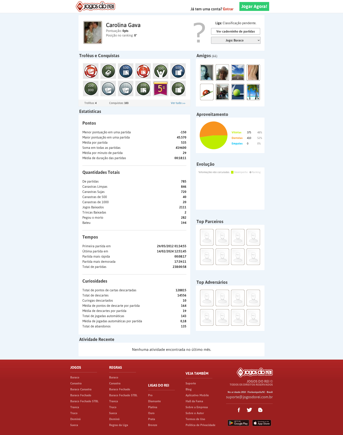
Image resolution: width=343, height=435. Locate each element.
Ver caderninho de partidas (235, 31)
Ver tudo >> (178, 103)
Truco (74, 413)
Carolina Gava (123, 25)
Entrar (228, 9)
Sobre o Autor (195, 413)
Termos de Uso (195, 419)
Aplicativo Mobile (197, 395)
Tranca (74, 407)
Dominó (75, 419)
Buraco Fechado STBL (84, 401)
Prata (151, 419)
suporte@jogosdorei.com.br (249, 397)
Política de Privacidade (200, 425)
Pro (150, 395)
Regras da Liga (118, 425)
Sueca (74, 425)
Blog (189, 389)
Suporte (191, 383)
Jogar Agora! (254, 6)
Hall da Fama (194, 401)
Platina (152, 407)
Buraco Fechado (80, 395)
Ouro (151, 413)
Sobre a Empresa (197, 407)
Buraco (74, 377)
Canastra (76, 383)
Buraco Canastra (81, 389)
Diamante (154, 401)
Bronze (152, 425)
